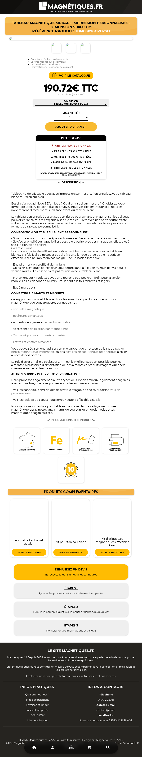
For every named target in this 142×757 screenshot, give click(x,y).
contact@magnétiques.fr (79, 11)
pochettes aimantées (28, 315)
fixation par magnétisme (51, 329)
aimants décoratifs (57, 322)
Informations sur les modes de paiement (52, 67)
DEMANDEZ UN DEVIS (71, 175)
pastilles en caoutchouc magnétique (91, 352)
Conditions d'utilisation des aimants (49, 59)
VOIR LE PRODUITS (29, 552)
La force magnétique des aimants (48, 62)
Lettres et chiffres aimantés (32, 342)
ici (58, 226)
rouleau (28, 399)
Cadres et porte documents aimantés (39, 335)
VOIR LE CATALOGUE (74, 75)
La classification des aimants (45, 64)
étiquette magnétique (29, 309)
